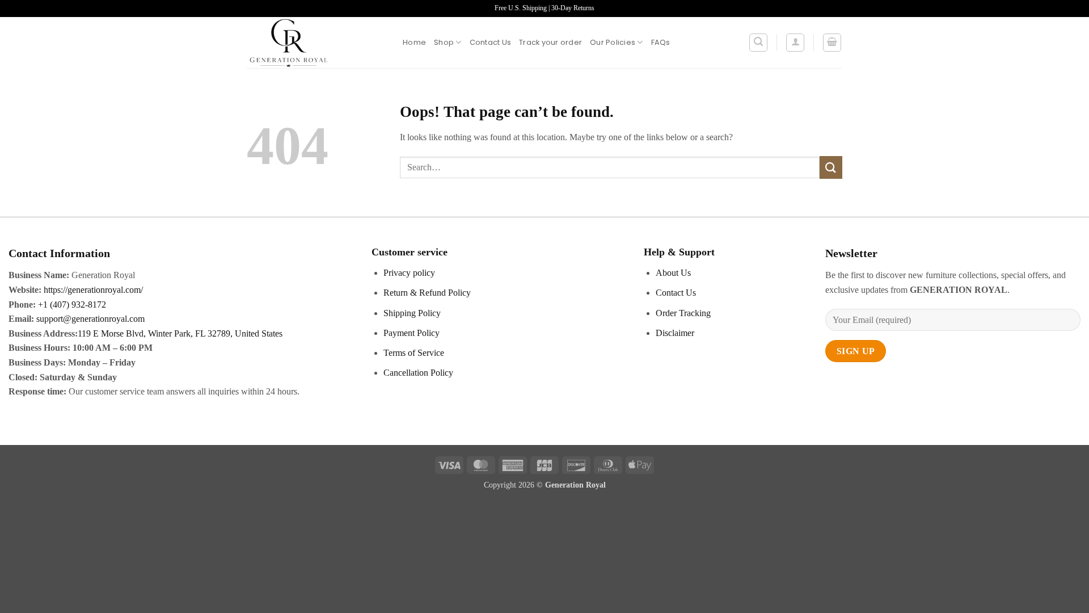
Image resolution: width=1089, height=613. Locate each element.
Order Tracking (683, 313)
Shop (444, 42)
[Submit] (831, 167)
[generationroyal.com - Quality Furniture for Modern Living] (316, 42)
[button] (758, 42)
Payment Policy (411, 333)
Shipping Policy (412, 313)
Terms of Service (413, 353)
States (270, 333)
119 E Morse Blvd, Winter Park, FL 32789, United (168, 333)
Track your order (550, 42)
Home (414, 42)
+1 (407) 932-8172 (71, 304)
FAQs (660, 42)
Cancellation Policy (418, 372)
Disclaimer (675, 333)
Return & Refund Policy (427, 292)
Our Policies (612, 42)
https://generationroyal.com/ (93, 290)
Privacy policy (409, 273)
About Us (673, 273)
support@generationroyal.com (90, 319)
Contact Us (491, 42)
